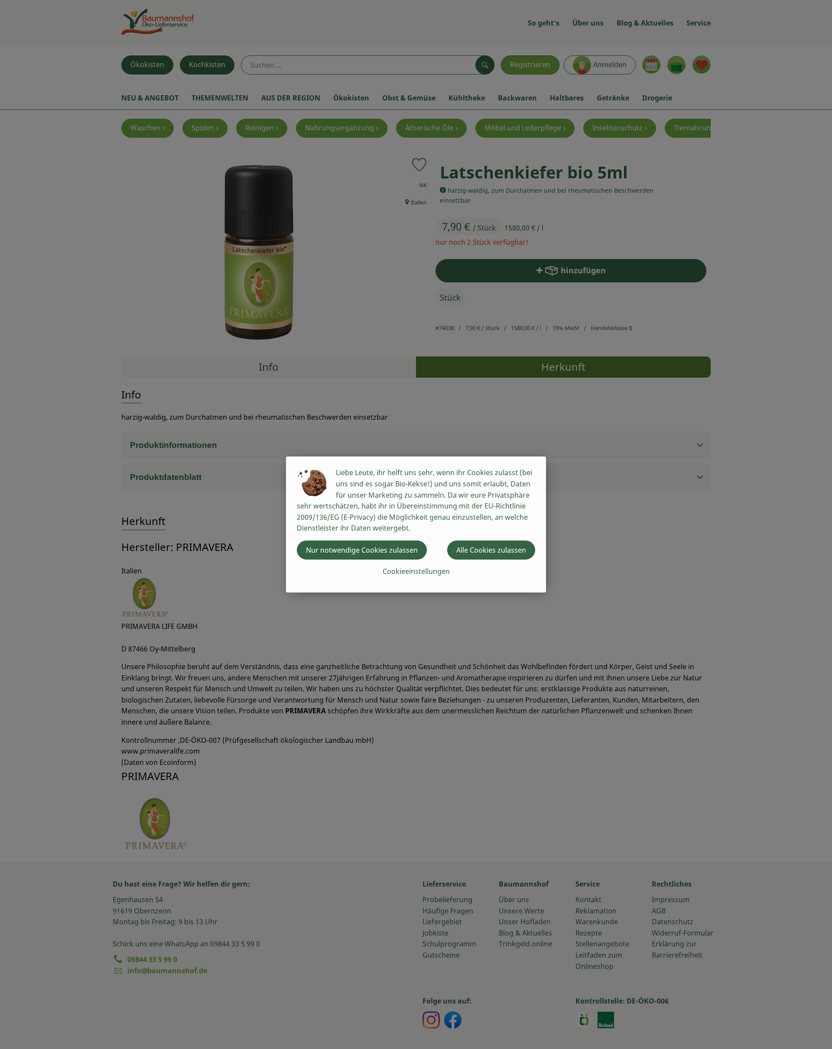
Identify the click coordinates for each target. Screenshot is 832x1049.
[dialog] (416, 524)
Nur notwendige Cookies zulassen (362, 550)
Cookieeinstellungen (416, 571)
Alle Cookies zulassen (491, 550)
